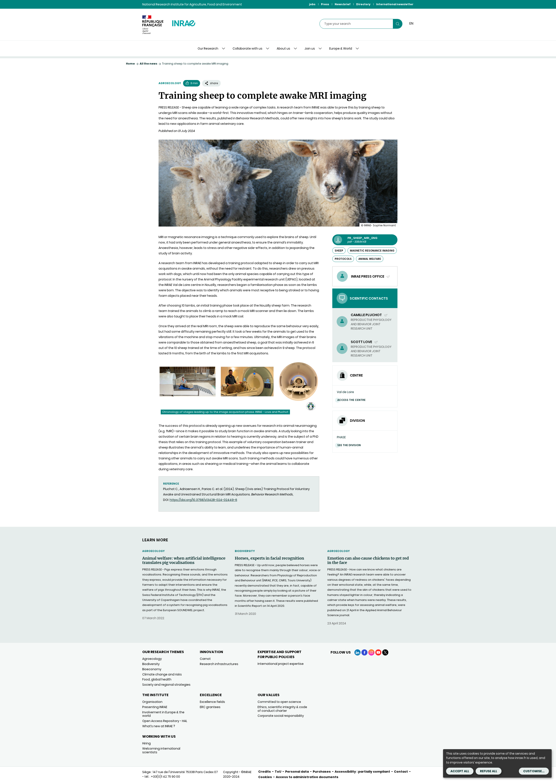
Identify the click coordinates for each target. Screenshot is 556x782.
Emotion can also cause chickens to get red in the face (368, 560)
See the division (349, 445)
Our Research (208, 48)
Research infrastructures (219, 664)
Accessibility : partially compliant (362, 771)
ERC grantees (210, 707)
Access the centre (351, 400)
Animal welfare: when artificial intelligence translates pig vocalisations (183, 560)
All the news (148, 63)
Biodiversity (245, 551)
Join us (309, 48)
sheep (339, 250)
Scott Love (362, 341)
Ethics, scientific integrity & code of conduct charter (282, 709)
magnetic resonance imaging (372, 250)
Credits (264, 771)
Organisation (152, 702)
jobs (312, 4)
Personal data (297, 771)
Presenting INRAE (154, 707)
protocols (343, 259)
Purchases (322, 771)
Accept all (459, 771)
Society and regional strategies (166, 684)
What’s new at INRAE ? (158, 726)
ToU (278, 771)
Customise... (533, 771)
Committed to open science (279, 702)
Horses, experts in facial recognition (269, 558)
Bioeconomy (151, 669)
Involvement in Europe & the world (163, 714)
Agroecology (170, 83)
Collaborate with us (247, 48)
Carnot (205, 659)
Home (130, 63)
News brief (343, 4)
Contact (401, 771)
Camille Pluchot (366, 314)
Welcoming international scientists (161, 750)
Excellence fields (212, 702)
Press (325, 4)
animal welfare (369, 259)
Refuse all (488, 771)
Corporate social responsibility (281, 716)
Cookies (265, 777)
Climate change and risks (162, 674)
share (214, 83)
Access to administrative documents (307, 777)
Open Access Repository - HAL (164, 721)
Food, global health (156, 679)
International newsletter (394, 4)
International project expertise (281, 664)
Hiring (146, 743)
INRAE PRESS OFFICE (368, 276)
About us (283, 48)
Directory (363, 4)
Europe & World (340, 48)
